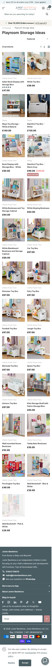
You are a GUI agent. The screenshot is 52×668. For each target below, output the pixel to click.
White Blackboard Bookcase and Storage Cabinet (12, 251)
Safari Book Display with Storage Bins (13, 83)
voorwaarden (30, 652)
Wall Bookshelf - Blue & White (37, 485)
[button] (45, 661)
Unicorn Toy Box (9, 403)
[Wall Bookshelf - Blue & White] (38, 465)
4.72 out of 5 (41, 23)
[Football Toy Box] (13, 310)
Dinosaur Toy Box (10, 291)
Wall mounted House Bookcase (11, 444)
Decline (11, 663)
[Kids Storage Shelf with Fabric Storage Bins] (38, 384)
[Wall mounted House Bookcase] (13, 425)
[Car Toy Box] (38, 229)
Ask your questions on (20, 579)
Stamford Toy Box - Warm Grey (36, 165)
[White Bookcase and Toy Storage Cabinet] (13, 189)
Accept (25, 663)
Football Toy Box (9, 328)
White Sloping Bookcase (38, 208)
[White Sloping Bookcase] (38, 189)
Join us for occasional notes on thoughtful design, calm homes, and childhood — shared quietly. (22, 609)
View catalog (3, 8)
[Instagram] (8, 602)
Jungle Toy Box (34, 328)
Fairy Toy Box (33, 291)
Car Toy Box (32, 248)
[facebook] (2, 602)
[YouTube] (39, 602)
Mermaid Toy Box (10, 366)
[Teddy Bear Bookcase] (38, 425)
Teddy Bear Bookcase (37, 443)
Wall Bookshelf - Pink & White (12, 525)
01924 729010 (12, 571)
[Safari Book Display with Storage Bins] (13, 63)
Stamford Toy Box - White (36, 125)
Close (26, 586)
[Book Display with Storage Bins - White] (13, 145)
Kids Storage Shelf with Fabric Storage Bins (37, 404)
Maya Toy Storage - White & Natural (11, 125)
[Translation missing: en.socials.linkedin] (15, 602)
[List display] (49, 47)
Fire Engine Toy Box (11, 483)
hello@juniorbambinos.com (18, 575)
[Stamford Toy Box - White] (38, 105)
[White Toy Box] (38, 63)
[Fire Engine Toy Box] (13, 465)
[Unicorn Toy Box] (13, 384)
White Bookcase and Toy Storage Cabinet (13, 209)
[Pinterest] (21, 602)
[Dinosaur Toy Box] (13, 272)
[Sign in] (43, 8)
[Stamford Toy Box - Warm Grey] (38, 145)
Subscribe (47, 618)
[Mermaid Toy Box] (13, 347)
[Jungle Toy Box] (38, 310)
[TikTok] (27, 602)
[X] (33, 602)
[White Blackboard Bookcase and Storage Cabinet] (13, 229)
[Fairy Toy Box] (38, 272)
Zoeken (47, 14)
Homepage (6, 28)
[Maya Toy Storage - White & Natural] (13, 105)
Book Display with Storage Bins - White (11, 165)
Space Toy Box (33, 366)
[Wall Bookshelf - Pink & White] (13, 505)
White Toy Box (33, 82)
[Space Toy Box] (38, 347)
